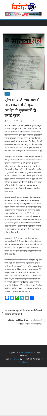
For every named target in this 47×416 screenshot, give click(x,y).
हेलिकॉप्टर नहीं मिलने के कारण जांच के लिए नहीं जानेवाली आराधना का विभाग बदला (25, 322)
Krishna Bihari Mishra (29, 121)
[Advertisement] (23, 391)
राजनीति (7, 94)
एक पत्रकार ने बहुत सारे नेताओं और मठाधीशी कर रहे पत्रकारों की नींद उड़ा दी (23, 312)
